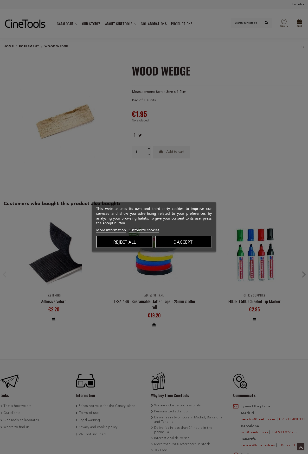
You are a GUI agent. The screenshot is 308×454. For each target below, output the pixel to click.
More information (111, 229)
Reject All (124, 242)
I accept (183, 242)
